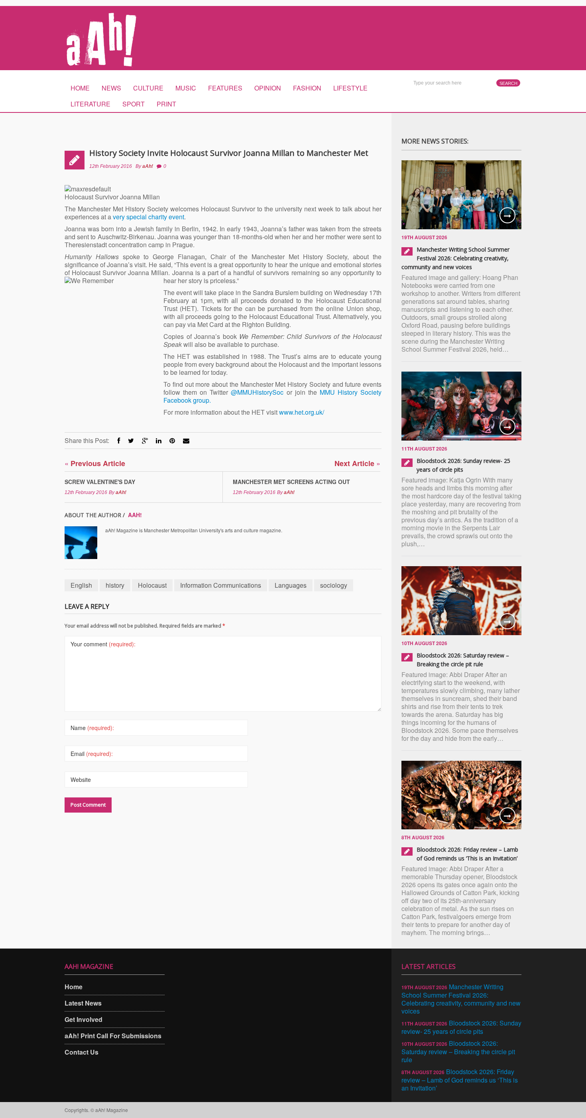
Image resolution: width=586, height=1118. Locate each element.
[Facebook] (118, 440)
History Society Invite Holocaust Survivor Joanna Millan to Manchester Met (228, 153)
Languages (291, 585)
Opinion (267, 88)
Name (92, 728)
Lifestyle (350, 88)
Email (92, 754)
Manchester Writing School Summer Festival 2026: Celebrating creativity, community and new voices (455, 258)
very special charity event (148, 216)
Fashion (307, 88)
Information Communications (220, 585)
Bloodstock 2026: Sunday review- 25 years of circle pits (461, 1027)
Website (81, 779)
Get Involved (83, 1019)
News (111, 88)
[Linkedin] (158, 440)
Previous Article (95, 463)
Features (225, 88)
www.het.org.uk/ (301, 412)
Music (185, 88)
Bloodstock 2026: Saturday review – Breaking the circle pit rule (458, 1051)
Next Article (357, 463)
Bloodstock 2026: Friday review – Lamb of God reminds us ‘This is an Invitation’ (459, 1079)
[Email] (186, 440)
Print (166, 103)
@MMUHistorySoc (257, 392)
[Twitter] (131, 440)
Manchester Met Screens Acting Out (291, 482)
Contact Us (81, 1052)
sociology (333, 585)
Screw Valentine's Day (100, 482)
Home (80, 88)
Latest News (83, 1003)
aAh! (147, 166)
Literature (90, 103)
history (115, 585)
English (81, 585)
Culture (148, 88)
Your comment (103, 644)
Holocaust (152, 585)
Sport (133, 103)
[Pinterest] (172, 440)
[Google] (145, 440)
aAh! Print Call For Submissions (113, 1035)
